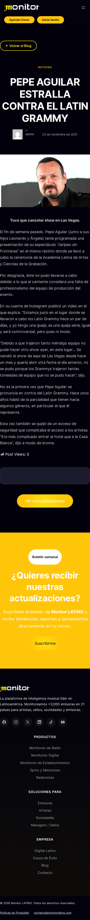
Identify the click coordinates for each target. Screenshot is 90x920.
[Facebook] (4, 722)
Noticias (45, 67)
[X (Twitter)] (27, 722)
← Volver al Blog (18, 46)
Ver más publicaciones (45, 501)
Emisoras (45, 803)
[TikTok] (51, 722)
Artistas (45, 810)
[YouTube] (63, 722)
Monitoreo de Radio (45, 748)
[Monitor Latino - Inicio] (21, 7)
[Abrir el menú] (83, 7)
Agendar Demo (19, 19)
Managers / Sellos (45, 825)
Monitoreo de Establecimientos (45, 763)
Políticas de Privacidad (14, 912)
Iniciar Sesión (50, 19)
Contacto (45, 873)
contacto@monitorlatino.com (52, 912)
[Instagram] (16, 722)
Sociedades (45, 818)
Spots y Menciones (45, 770)
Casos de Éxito (45, 858)
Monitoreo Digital (45, 755)
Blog (45, 865)
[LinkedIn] (39, 722)
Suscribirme (45, 643)
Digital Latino (45, 851)
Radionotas (45, 777)
